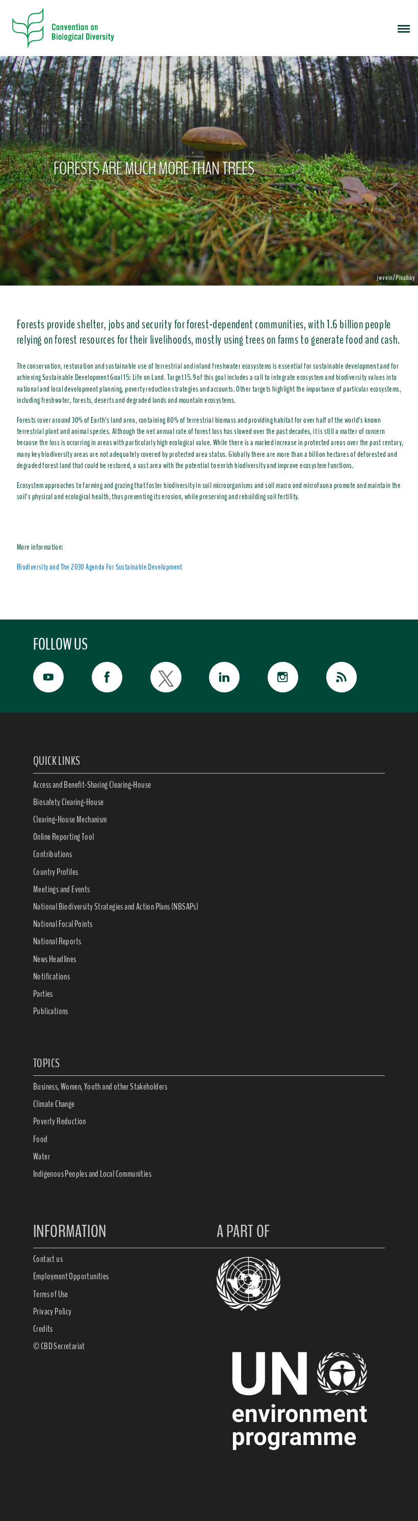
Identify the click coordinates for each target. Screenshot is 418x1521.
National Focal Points (62, 924)
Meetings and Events (61, 889)
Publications (50, 1011)
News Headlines (54, 959)
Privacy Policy (52, 1311)
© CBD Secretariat (59, 1346)
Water (41, 1156)
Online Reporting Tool (63, 837)
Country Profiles (55, 872)
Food (40, 1139)
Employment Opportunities (71, 1276)
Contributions (52, 854)
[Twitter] (179, 677)
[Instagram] (297, 677)
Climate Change (54, 1104)
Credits (43, 1329)
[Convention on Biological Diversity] (63, 28)
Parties (43, 994)
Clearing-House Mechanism (70, 819)
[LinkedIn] (238, 677)
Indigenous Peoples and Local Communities (92, 1174)
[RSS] (355, 680)
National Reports (57, 941)
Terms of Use (50, 1294)
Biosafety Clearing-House (68, 802)
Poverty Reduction (59, 1121)
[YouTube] (62, 677)
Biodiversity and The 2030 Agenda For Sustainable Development (99, 567)
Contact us (48, 1259)
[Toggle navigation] (404, 28)
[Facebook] (121, 677)
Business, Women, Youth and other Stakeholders (100, 1086)
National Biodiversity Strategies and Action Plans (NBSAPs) (115, 906)
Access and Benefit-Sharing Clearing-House (92, 785)
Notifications (51, 976)
